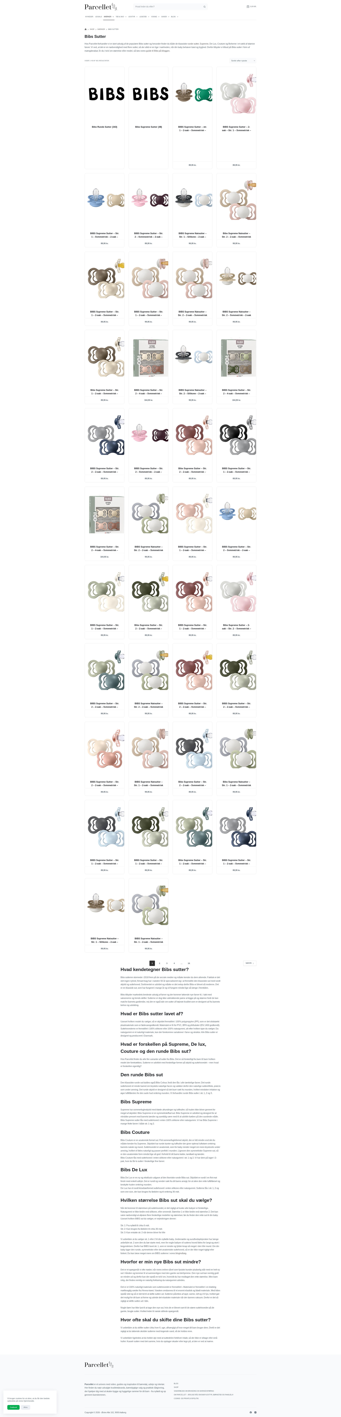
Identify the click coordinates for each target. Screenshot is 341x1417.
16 (189, 963)
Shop (176, 1387)
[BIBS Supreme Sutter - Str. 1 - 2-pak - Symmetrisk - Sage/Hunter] (150, 827)
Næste (249, 963)
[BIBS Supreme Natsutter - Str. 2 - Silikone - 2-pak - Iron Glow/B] (194, 357)
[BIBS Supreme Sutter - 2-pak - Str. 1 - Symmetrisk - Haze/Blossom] (238, 93)
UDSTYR (131, 17)
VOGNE (154, 17)
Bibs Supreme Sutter (148, 127)
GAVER (164, 17)
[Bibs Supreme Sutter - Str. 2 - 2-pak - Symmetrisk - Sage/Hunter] (150, 592)
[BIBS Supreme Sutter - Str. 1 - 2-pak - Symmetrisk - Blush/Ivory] (194, 513)
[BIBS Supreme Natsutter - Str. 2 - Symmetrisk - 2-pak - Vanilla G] (238, 278)
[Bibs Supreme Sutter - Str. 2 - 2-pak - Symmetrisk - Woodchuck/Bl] (194, 435)
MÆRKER (107, 17)
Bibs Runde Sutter (104, 127)
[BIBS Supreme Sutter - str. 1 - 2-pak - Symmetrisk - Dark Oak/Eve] (194, 93)
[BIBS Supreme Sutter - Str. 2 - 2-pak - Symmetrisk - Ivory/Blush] (106, 748)
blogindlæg (181, 1253)
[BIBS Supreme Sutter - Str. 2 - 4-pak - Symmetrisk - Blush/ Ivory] (150, 357)
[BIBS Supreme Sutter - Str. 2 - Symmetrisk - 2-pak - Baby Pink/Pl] (150, 435)
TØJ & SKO (120, 17)
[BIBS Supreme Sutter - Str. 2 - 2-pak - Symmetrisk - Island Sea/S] (106, 670)
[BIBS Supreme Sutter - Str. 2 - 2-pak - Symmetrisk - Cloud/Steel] (106, 435)
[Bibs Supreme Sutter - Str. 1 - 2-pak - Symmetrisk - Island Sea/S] (194, 827)
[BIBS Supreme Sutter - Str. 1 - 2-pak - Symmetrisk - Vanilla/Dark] (106, 278)
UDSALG (98, 17)
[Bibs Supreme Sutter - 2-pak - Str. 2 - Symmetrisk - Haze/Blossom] (238, 592)
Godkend (13, 1407)
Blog (173, 17)
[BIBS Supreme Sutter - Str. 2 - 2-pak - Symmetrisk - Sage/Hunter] (238, 670)
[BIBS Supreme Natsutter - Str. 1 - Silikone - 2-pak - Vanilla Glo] (106, 905)
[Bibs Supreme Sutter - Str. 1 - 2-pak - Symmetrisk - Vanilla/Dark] (106, 357)
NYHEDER (89, 17)
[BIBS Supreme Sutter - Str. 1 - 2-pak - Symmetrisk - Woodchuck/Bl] (194, 592)
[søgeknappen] (204, 6)
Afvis (26, 1407)
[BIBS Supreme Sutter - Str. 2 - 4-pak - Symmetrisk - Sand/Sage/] (238, 357)
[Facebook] (251, 1412)
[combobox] (167, 6)
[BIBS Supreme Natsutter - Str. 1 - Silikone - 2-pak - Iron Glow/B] (194, 200)
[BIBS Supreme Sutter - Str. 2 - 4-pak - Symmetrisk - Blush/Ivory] (106, 513)
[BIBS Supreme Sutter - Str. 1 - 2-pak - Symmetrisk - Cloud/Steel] (238, 827)
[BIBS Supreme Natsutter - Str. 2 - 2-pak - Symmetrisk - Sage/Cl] (150, 513)
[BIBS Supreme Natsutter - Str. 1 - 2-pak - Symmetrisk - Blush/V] (150, 748)
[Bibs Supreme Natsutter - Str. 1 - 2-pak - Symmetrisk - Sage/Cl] (238, 748)
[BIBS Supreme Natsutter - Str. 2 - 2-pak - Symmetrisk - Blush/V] (194, 278)
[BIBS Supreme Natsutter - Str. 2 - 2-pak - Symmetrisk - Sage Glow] (150, 670)
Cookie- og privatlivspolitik (186, 1398)
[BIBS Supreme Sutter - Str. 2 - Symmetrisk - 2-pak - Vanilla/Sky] (238, 513)
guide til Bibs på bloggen (158, 51)
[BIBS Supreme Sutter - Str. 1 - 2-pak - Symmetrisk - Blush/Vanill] (150, 278)
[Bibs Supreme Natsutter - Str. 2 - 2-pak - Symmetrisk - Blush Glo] (238, 200)
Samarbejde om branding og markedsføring (194, 1391)
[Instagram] (255, 1412)
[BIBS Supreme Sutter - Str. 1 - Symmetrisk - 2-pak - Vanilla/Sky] (106, 200)
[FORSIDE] (86, 29)
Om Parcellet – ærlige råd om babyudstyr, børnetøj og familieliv (203, 1395)
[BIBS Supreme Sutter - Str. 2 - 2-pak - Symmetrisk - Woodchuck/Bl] (194, 670)
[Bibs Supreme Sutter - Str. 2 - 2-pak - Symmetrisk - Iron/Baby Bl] (194, 748)
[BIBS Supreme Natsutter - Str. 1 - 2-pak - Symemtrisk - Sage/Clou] (150, 905)
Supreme (204, 44)
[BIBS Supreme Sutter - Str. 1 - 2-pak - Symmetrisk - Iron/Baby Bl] (106, 827)
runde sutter (193, 44)
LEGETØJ (143, 17)
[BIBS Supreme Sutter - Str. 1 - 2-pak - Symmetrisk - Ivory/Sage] (106, 592)
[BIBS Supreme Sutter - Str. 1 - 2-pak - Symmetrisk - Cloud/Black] (238, 435)
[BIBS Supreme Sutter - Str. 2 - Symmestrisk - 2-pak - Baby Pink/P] (150, 200)
